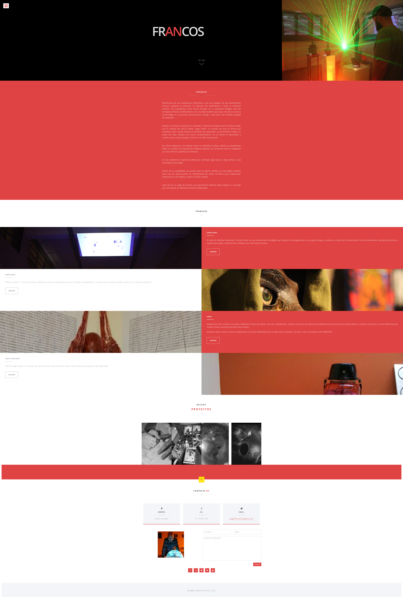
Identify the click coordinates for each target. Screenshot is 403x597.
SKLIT (213, 590)
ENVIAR (257, 564)
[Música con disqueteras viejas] (187, 444)
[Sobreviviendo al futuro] (216, 444)
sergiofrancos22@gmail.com (241, 518)
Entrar (213, 252)
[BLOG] (190, 570)
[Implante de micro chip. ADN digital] (157, 444)
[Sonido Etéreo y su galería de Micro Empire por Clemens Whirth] (246, 444)
